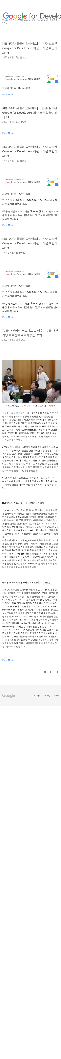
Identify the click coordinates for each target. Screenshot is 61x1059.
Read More (7, 94)
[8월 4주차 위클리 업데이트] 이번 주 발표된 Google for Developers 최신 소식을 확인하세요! (29, 48)
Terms (56, 695)
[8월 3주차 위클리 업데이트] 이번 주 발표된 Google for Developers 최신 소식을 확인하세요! (29, 112)
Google (37, 695)
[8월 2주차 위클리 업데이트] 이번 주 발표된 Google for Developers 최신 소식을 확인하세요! (29, 151)
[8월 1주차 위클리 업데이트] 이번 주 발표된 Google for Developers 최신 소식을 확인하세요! (29, 243)
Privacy (47, 695)
